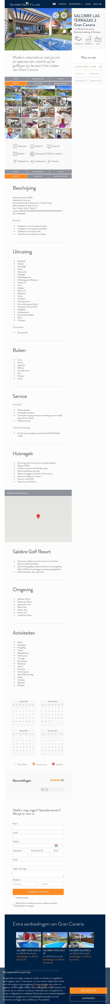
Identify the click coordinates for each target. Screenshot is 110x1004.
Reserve (15, 83)
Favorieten (75, 4)
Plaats (60, 79)
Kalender (38, 83)
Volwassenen (17, 850)
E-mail (15, 832)
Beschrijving (38, 79)
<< (42, 789)
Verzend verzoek (38, 891)
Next (67, 29)
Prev (9, 29)
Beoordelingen (60, 83)
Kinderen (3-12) (37, 850)
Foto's (16, 79)
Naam (15, 823)
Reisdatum (17, 879)
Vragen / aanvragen (20, 868)
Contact (62, 4)
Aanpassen (88, 998)
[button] (54, 4)
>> (61, 789)
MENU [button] (96, 4)
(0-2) (56, 850)
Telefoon (16, 841)
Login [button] (88, 4)
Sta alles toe (88, 990)
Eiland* (15, 859)
